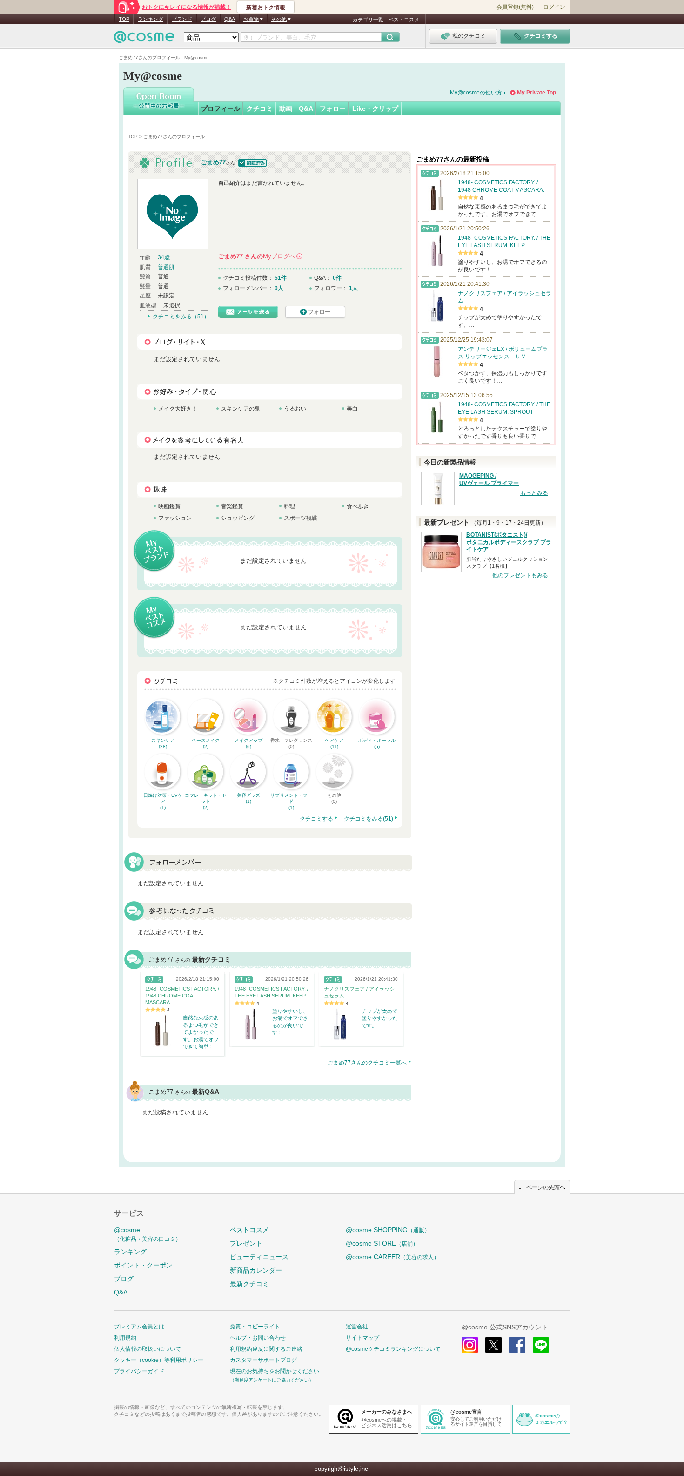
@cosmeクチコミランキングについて (393, 1349)
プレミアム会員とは (139, 1326)
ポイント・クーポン (143, 1265)
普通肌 (166, 267)
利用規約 (125, 1337)
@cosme (147, 1234)
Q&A (229, 19)
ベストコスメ (404, 19)
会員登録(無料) (515, 7)
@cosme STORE (382, 1243)
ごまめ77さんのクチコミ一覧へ (367, 1062)
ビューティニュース (259, 1256)
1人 (353, 288)
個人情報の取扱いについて (147, 1349)
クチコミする (316, 819)
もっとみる (534, 493)
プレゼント (246, 1243)
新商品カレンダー (256, 1270)
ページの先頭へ (545, 1187)
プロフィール (220, 108)
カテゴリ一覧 (368, 19)
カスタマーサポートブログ (263, 1360)
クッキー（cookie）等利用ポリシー (158, 1360)
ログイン (554, 7)
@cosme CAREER (392, 1256)
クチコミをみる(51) (368, 819)
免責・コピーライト (255, 1326)
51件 (281, 278)
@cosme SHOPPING (388, 1229)
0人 (279, 288)
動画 (285, 108)
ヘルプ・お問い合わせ (258, 1337)
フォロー (333, 108)
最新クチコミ (249, 1283)
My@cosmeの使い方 (476, 92)
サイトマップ (362, 1337)
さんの (260, 256)
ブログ (208, 19)
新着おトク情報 (265, 7)
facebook (517, 1345)
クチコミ (260, 108)
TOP (124, 19)
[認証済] (251, 162)
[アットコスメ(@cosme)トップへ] (144, 39)
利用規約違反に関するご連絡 (266, 1349)
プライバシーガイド (139, 1371)
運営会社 (357, 1326)
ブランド (182, 19)
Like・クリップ (375, 108)
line (541, 1345)
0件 (337, 278)
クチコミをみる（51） (181, 316)
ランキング (150, 19)
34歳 (164, 257)
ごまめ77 (213, 162)
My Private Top (536, 92)
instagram (470, 1345)
